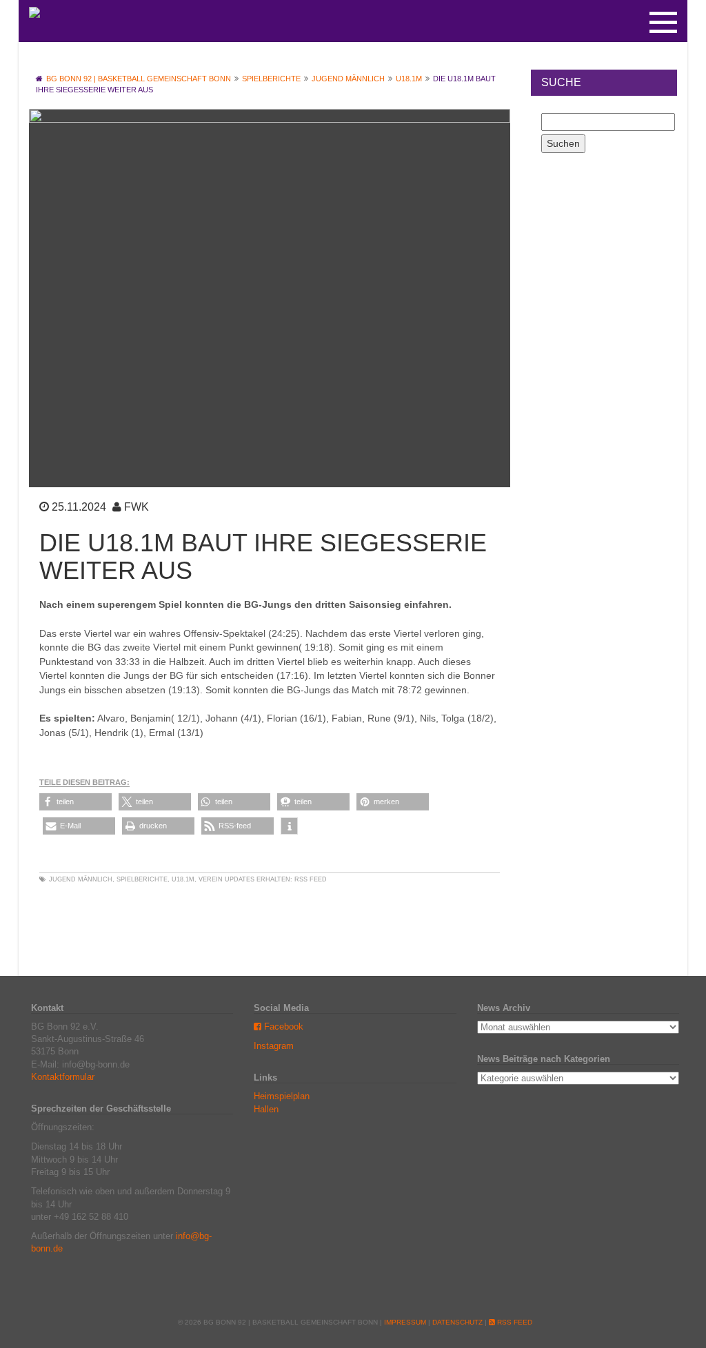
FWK (136, 507)
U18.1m (183, 879)
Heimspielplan (282, 1096)
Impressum (405, 1322)
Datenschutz (457, 1322)
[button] (75, 801)
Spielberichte (142, 879)
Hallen (266, 1109)
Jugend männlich (80, 879)
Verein (211, 879)
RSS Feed (310, 879)
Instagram (274, 1046)
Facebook (282, 1026)
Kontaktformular (62, 1077)
